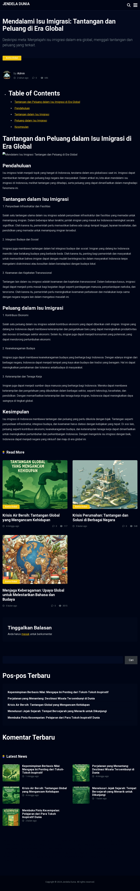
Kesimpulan (22, 127)
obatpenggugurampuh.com (43, 856)
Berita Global (12, 58)
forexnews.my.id (111, 844)
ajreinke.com (86, 848)
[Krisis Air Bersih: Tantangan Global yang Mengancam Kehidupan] (35, 484)
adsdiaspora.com (37, 848)
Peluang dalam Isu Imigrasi (31, 120)
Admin (21, 73)
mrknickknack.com (97, 840)
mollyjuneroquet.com (15, 856)
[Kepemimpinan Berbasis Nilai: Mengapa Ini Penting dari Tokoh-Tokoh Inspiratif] (11, 780)
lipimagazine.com (84, 852)
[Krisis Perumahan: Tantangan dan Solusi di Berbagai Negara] (105, 484)
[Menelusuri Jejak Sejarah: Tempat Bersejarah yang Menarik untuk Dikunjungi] (81, 802)
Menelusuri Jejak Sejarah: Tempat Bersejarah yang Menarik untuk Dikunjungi (57, 711)
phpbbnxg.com (117, 840)
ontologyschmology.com (74, 856)
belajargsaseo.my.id (14, 848)
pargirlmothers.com (101, 856)
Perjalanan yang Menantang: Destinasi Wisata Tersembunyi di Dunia (51, 698)
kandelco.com (30, 840)
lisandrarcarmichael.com (110, 852)
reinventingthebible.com (17, 860)
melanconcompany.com (72, 840)
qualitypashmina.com (87, 844)
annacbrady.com (104, 848)
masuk (25, 634)
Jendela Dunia (16, 4)
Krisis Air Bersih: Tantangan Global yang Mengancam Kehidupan (31, 517)
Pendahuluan (22, 108)
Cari (5, 654)
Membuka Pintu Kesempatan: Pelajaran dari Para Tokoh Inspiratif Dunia (54, 717)
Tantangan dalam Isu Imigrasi (32, 114)
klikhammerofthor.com (16, 852)
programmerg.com (64, 844)
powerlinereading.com (39, 844)
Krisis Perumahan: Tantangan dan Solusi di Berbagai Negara (100, 517)
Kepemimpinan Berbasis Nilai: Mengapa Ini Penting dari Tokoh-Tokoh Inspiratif (58, 692)
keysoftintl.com (48, 840)
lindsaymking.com (63, 852)
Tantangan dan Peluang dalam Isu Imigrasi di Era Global (47, 102)
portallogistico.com (14, 844)
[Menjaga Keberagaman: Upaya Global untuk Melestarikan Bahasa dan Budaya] (35, 559)
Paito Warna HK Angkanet (63, 848)
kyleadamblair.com (41, 852)
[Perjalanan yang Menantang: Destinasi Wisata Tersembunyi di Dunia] (81, 780)
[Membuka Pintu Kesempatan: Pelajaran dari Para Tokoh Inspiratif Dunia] (11, 825)
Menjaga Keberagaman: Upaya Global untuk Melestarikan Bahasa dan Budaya (33, 595)
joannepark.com (12, 840)
